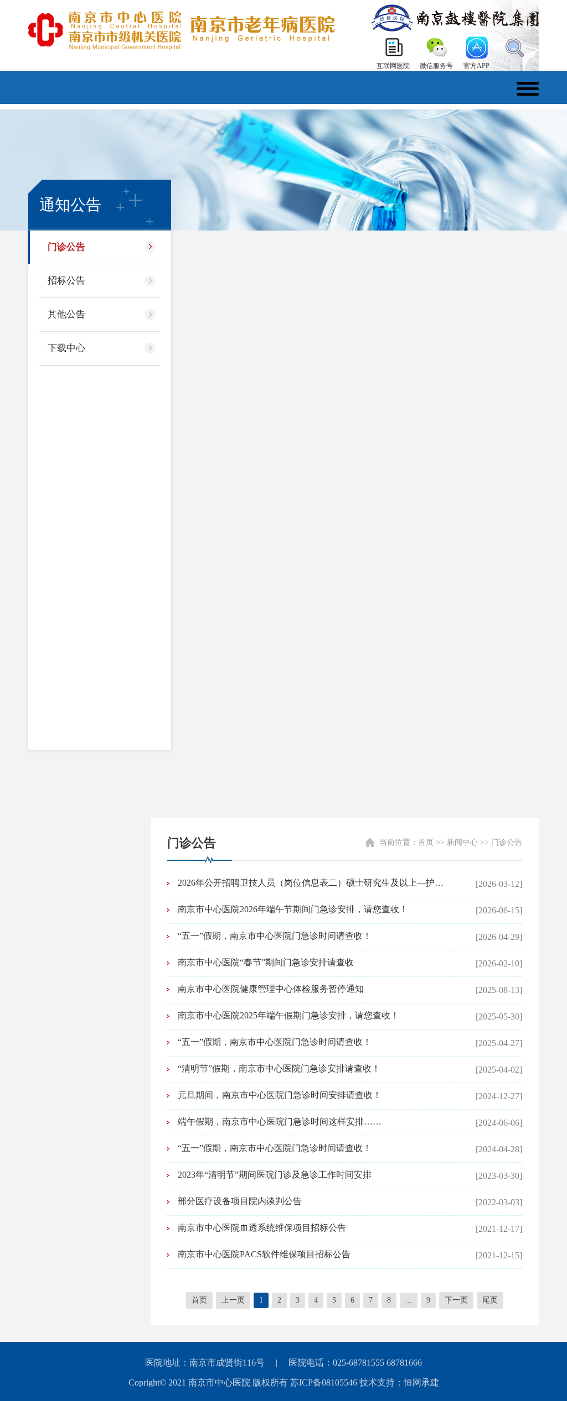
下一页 (456, 1300)
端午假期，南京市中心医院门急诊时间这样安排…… (280, 1121)
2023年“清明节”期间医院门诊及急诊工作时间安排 (275, 1174)
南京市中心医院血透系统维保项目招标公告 (262, 1227)
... (408, 1300)
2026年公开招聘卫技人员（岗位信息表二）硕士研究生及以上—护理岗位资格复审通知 (314, 882)
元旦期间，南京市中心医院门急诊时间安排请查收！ (280, 1095)
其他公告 (66, 314)
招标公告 (66, 280)
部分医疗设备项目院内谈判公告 (240, 1201)
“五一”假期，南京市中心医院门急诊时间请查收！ (275, 935)
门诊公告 (66, 247)
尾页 (490, 1300)
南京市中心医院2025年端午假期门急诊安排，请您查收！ (288, 1015)
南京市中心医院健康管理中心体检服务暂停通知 (271, 989)
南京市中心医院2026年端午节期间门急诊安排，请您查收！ (293, 909)
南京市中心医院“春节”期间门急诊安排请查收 (266, 962)
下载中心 (66, 348)
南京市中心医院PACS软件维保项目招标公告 (264, 1254)
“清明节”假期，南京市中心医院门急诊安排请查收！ (279, 1068)
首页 (426, 842)
